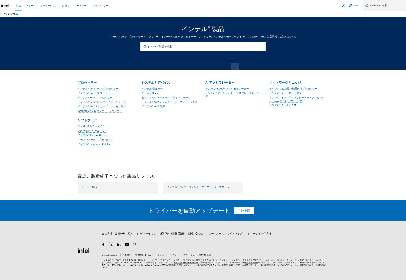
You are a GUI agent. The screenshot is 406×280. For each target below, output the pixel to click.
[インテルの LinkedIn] (119, 245)
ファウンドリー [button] (100, 5)
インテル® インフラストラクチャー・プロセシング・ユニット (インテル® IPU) (296, 99)
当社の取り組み (124, 233)
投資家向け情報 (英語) (172, 233)
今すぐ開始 (244, 210)
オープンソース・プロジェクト (95, 139)
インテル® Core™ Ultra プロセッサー (98, 88)
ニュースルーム (215, 233)
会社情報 (107, 233)
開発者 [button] (65, 5)
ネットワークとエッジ (285, 82)
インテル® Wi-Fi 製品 (153, 106)
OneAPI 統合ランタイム (91, 126)
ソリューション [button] (49, 5)
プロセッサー (87, 82)
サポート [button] (31, 5)
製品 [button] (18, 5)
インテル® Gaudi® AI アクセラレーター (227, 88)
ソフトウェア (87, 120)
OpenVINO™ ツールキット (92, 130)
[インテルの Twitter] (111, 245)
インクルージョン (146, 233)
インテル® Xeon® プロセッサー (95, 97)
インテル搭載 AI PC (153, 88)
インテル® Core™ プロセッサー (95, 93)
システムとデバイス (156, 82)
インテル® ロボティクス (282, 105)
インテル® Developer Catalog (94, 144)
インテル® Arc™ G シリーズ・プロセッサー (102, 106)
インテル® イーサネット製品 (285, 93)
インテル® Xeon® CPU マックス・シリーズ (102, 102)
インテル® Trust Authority (92, 135)
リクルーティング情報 (258, 233)
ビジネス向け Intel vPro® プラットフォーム (166, 97)
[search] (145, 46)
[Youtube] (127, 245)
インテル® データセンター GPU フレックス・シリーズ (234, 95)
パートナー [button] (80, 5)
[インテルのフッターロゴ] (84, 250)
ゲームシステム (150, 93)
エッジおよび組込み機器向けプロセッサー (293, 88)
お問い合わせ (195, 233)
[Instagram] (134, 245)
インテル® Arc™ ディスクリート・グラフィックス (169, 102)
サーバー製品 (89, 187)
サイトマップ (234, 233)
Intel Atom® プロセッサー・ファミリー (100, 111)
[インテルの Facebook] (103, 245)
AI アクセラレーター (220, 82)
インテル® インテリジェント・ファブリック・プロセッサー (200, 187)
